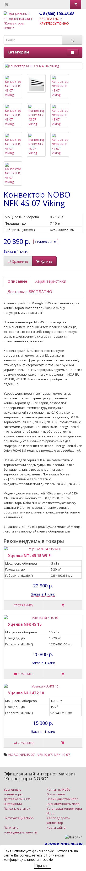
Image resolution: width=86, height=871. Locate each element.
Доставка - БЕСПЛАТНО (29, 291)
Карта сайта (56, 827)
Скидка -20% (46, 241)
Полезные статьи (17, 808)
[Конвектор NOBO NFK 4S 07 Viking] (43, 66)
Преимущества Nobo (62, 799)
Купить (46, 261)
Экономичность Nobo (63, 804)
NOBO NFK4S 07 (21, 754)
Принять (42, 865)
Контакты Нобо (58, 789)
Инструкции (13, 804)
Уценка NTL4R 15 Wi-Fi (30, 555)
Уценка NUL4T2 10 (26, 693)
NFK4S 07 (44, 754)
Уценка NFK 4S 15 (25, 624)
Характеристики (50, 281)
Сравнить (19, 261)
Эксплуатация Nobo (19, 818)
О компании (56, 794)
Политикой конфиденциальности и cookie (34, 857)
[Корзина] (6, 4)
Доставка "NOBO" (17, 799)
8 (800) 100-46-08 (58, 13)
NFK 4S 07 (62, 754)
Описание (17, 281)
